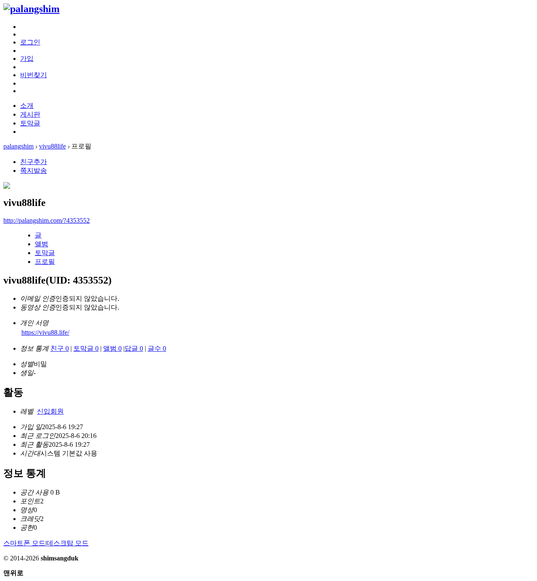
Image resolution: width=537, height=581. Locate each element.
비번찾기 (33, 74)
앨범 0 (112, 348)
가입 (27, 58)
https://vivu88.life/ (45, 332)
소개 (27, 105)
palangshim (18, 146)
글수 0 (157, 348)
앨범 (41, 244)
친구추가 (33, 161)
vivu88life (52, 146)
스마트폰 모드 (24, 543)
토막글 (30, 123)
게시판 (30, 114)
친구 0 (59, 348)
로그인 (30, 42)
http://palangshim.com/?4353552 (46, 220)
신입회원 (50, 411)
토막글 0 (86, 348)
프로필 (45, 261)
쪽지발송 (33, 170)
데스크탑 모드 (68, 543)
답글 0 (134, 348)
